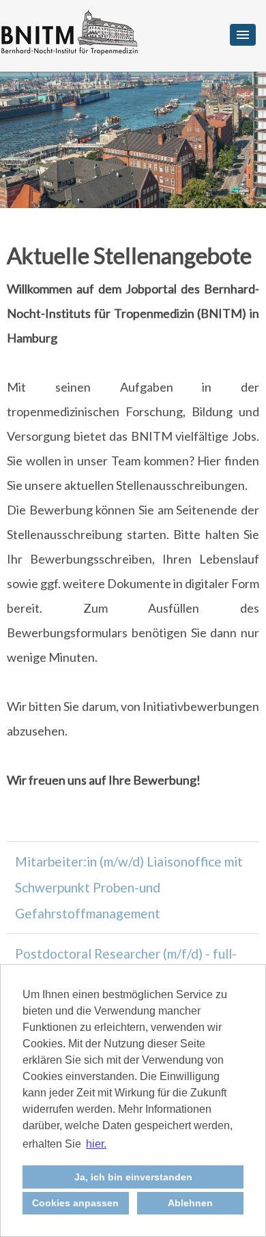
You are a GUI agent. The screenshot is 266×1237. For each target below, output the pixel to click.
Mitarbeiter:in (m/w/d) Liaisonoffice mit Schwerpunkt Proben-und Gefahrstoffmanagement (129, 887)
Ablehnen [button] (190, 1202)
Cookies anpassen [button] (75, 1202)
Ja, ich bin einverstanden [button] (133, 1176)
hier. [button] (96, 1144)
